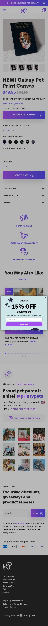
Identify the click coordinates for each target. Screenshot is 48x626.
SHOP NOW (24, 324)
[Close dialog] (45, 297)
